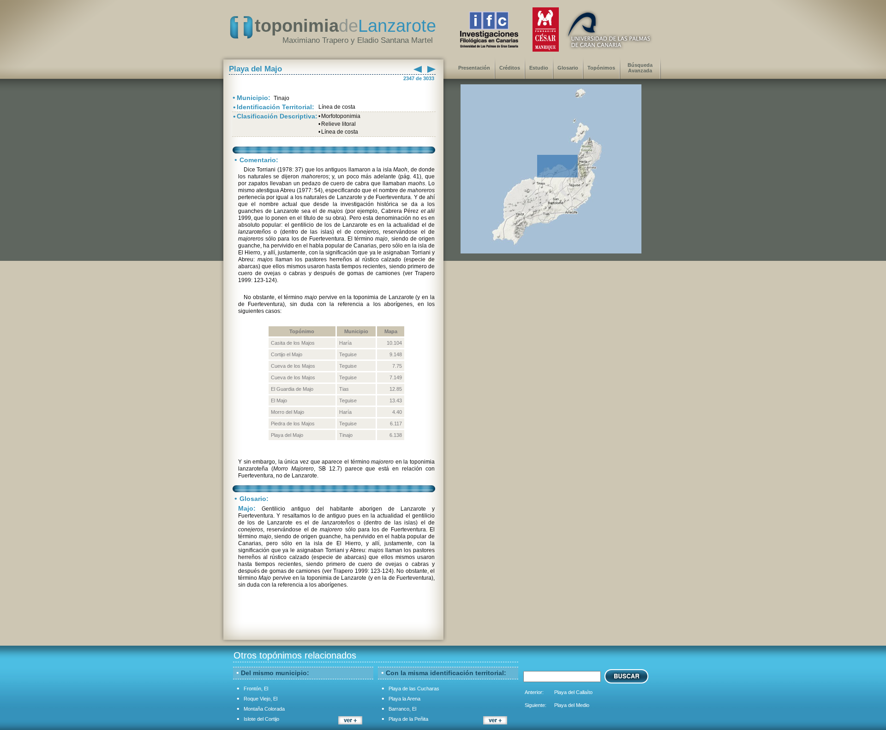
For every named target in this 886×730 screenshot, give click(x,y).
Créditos (509, 68)
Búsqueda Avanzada (640, 67)
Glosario (567, 68)
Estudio (538, 68)
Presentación (474, 68)
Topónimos (601, 68)
